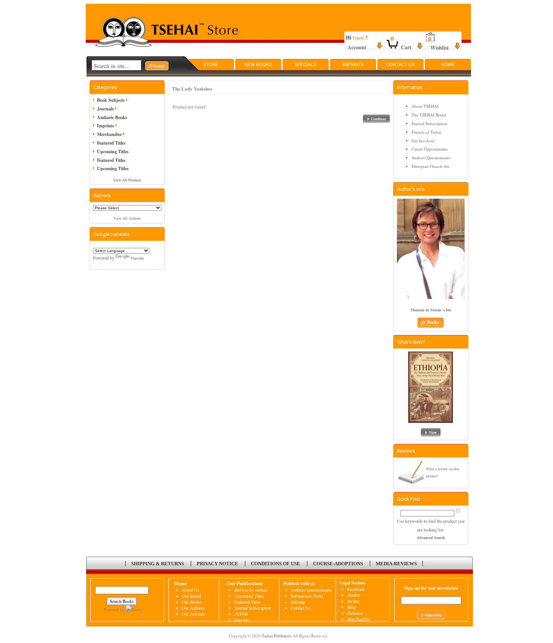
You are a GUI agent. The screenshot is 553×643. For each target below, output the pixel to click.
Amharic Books (112, 117)
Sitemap (298, 602)
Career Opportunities (430, 149)
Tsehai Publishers (277, 635)
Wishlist (439, 47)
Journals (105, 109)
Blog (351, 607)
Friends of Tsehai (426, 132)
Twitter (353, 601)
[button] (157, 65)
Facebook (356, 589)
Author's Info (411, 189)
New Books (258, 64)
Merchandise (109, 134)
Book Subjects (111, 100)
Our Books (192, 602)
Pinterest (355, 613)
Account (357, 47)
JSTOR (241, 614)
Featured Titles (111, 143)
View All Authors (127, 218)
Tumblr (353, 595)
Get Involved (423, 140)
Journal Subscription (429, 123)
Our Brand (191, 596)
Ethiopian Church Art (430, 166)
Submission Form (307, 596)
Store (211, 64)
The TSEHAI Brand (429, 115)
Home (448, 64)
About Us (190, 590)
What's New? (411, 342)
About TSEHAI (425, 106)
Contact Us (400, 64)
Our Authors (193, 608)
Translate (137, 258)
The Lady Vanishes (192, 88)
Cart (406, 47)
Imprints (353, 64)
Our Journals (193, 614)
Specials (305, 64)
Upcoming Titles (113, 151)
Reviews (406, 451)
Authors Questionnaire (431, 157)
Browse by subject (250, 590)
